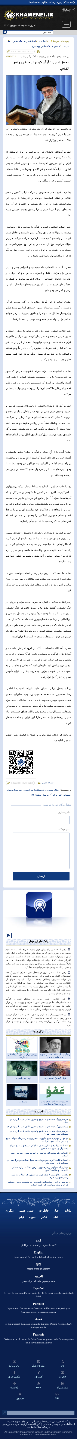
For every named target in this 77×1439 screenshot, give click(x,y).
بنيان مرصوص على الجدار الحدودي (38, 1281)
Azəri (38, 1319)
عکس (15, 41)
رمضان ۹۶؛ (36, 794)
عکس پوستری (39, 46)
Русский (38, 1303)
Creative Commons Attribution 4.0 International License (46, 1433)
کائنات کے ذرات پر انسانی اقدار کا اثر (38, 1245)
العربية (38, 1276)
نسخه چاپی (47, 782)
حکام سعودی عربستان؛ (46, 789)
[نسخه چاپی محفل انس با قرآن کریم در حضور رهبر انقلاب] (38, 51)
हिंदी (38, 1264)
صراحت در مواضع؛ (23, 789)
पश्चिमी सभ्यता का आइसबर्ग (38, 1269)
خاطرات (44, 1210)
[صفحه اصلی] (28, 15)
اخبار (56, 1210)
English (38, 1252)
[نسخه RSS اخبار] (7, 935)
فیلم (21, 1217)
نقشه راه (29, 41)
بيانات (42, 41)
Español (38, 1288)
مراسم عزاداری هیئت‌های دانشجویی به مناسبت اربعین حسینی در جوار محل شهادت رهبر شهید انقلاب (38, 1183)
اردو (38, 1240)
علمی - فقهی (26, 1210)
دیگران (10, 1210)
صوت (55, 46)
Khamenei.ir (25, 1432)
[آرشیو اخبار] (38, 930)
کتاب (55, 1217)
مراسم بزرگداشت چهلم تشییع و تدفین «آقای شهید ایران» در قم (37, 1126)
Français (38, 1334)
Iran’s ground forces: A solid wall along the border (39, 1257)
